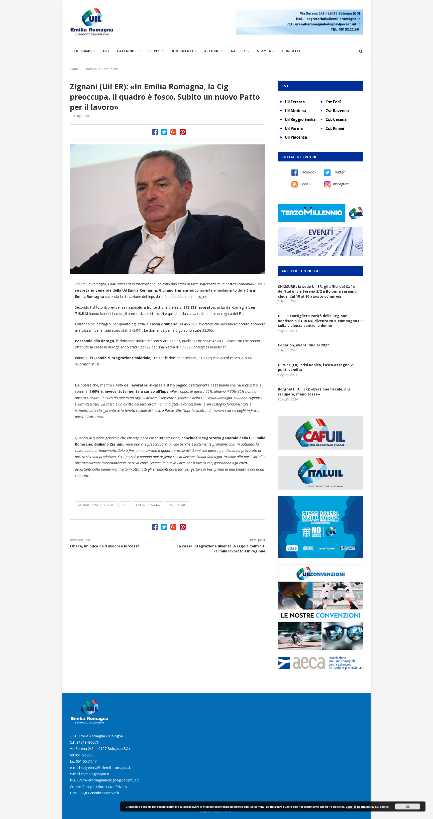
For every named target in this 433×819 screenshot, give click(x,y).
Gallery (238, 51)
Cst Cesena (336, 119)
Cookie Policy (81, 786)
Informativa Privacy (111, 786)
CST (106, 51)
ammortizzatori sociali (96, 505)
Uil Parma (294, 128)
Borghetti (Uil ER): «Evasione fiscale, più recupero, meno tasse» (314, 391)
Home (74, 69)
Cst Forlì (333, 101)
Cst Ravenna (337, 110)
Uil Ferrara (295, 101)
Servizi (154, 51)
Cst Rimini (335, 128)
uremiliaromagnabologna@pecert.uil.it (108, 780)
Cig (125, 505)
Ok (408, 806)
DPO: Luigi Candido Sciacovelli (94, 792)
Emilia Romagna (148, 505)
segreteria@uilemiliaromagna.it (106, 767)
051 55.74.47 (86, 761)
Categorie (127, 51)
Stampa (264, 51)
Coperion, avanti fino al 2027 (303, 345)
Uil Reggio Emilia (300, 119)
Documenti (182, 51)
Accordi (212, 51)
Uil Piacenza (296, 137)
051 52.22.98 (85, 755)
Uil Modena (295, 110)
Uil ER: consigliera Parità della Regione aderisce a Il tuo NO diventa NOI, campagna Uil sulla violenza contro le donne (320, 320)
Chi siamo (83, 51)
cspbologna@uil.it (95, 773)
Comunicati (110, 69)
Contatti (291, 51)
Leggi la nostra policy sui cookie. (367, 806)
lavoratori (177, 505)
